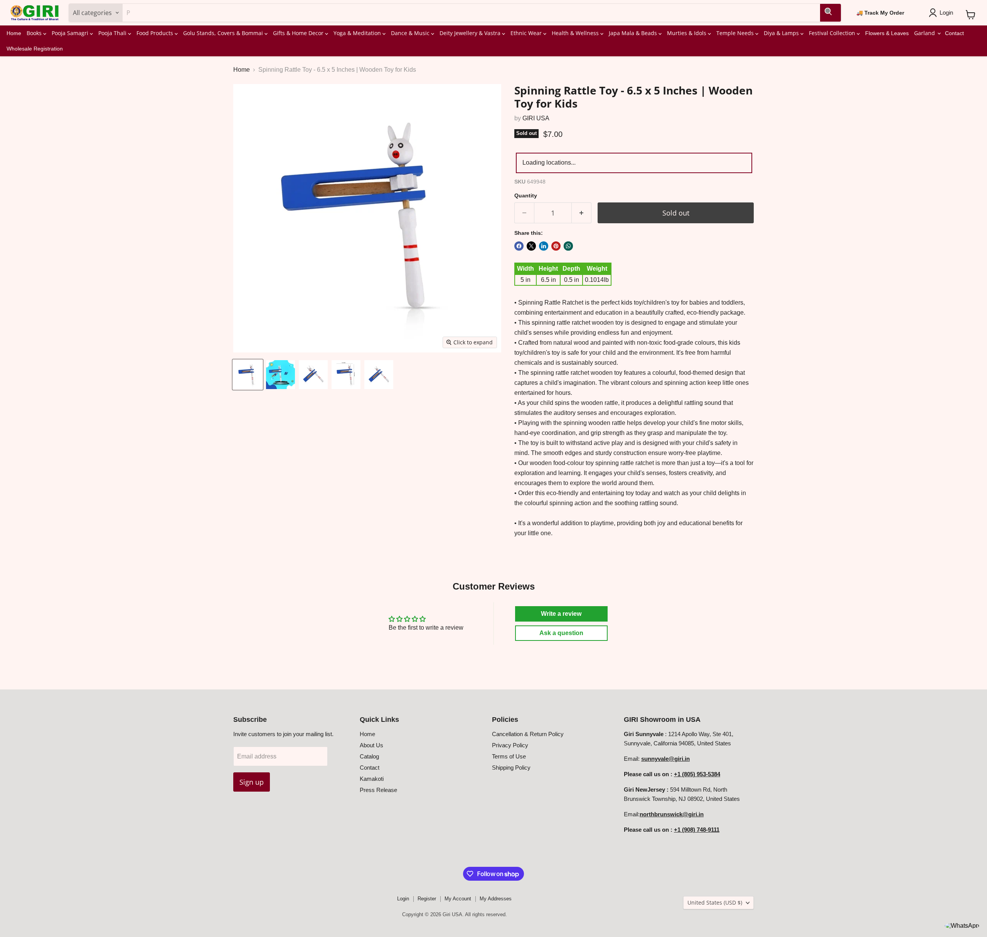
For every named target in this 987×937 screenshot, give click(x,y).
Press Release (378, 790)
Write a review (561, 613)
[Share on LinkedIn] (543, 246)
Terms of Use (509, 756)
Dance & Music (411, 33)
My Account (458, 899)
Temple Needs (735, 33)
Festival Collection (833, 33)
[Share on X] (531, 246)
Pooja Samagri (71, 33)
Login (403, 899)
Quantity (525, 195)
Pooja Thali (113, 33)
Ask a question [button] (561, 633)
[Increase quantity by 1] (581, 213)
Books (35, 33)
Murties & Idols (687, 33)
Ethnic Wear (526, 33)
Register (427, 899)
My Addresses (496, 899)
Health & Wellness (576, 33)
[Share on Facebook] (519, 246)
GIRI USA (535, 118)
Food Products (155, 33)
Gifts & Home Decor (299, 33)
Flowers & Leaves (887, 33)
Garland (925, 33)
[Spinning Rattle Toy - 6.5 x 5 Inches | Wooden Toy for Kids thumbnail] (247, 374)
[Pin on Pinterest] (556, 246)
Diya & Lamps (782, 33)
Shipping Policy (511, 767)
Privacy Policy (510, 745)
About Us (371, 745)
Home (14, 33)
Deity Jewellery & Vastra (471, 33)
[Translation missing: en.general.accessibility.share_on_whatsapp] (568, 246)
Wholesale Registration (35, 49)
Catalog (369, 756)
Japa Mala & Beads (634, 33)
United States (714, 902)
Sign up (251, 782)
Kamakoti (372, 778)
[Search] (830, 13)
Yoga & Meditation (357, 33)
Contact (954, 33)
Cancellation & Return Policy (528, 734)
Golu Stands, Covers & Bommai (223, 33)
